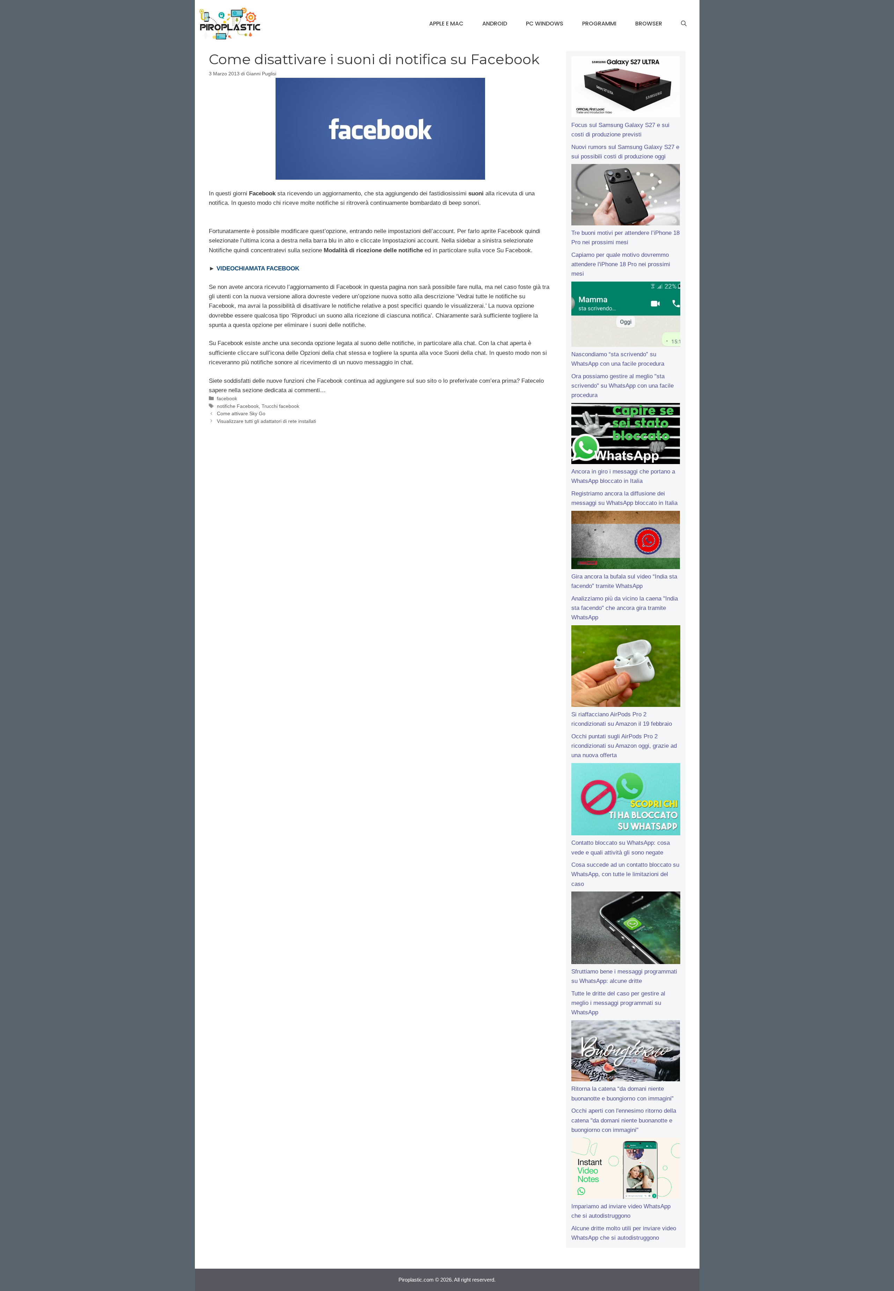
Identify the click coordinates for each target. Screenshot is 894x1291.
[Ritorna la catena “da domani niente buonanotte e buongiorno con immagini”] (625, 1052)
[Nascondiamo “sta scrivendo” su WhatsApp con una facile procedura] (625, 316)
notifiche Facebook (238, 406)
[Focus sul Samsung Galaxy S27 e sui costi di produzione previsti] (625, 88)
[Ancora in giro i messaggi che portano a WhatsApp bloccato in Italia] (625, 435)
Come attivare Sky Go (241, 413)
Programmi (599, 24)
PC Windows (544, 24)
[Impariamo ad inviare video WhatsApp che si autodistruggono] (625, 1169)
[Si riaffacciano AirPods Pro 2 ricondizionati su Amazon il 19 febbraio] (625, 667)
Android (494, 24)
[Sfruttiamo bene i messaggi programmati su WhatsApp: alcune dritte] (625, 929)
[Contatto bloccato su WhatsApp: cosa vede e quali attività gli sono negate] (625, 800)
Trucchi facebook (280, 406)
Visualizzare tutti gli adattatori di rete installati (266, 421)
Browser (648, 24)
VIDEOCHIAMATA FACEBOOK (258, 268)
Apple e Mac (446, 24)
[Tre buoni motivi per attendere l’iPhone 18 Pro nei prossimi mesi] (625, 196)
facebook (227, 398)
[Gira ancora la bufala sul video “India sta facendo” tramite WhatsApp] (625, 541)
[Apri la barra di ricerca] (684, 23)
